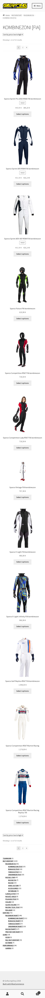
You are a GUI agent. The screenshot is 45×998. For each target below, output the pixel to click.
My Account (7, 994)
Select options (22, 114)
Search (22, 994)
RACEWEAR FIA (29, 15)
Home (8, 15)
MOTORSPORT (17, 15)
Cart (34, 992)
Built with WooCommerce (13, 984)
